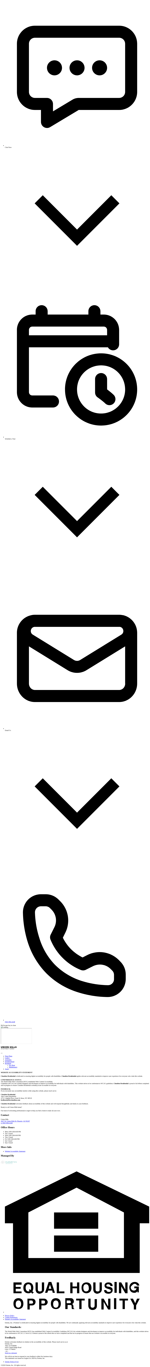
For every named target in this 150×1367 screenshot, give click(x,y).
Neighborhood (9, 1062)
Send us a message (11, 1353)
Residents (8, 1063)
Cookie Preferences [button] (11, 1317)
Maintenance (13, 1067)
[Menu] (1, 1053)
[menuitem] (77, 1056)
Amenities (8, 1060)
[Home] (9, 1051)
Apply (7, 1069)
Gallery (7, 1058)
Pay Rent (12, 1065)
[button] (77, 1312)
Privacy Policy (9, 1315)
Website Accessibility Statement (15, 1151)
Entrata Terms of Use (12, 1362)
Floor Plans (8, 1056)
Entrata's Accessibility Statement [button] (15, 1319)
